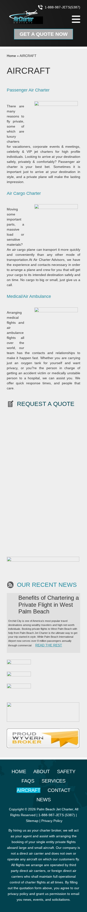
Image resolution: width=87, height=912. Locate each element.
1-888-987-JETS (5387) (56, 815)
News (43, 799)
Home (11, 56)
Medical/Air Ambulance (29, 296)
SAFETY (66, 771)
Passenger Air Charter (28, 90)
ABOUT (41, 771)
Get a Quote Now (44, 34)
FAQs (28, 780)
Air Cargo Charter (24, 193)
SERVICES (53, 780)
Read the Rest (48, 645)
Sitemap (32, 821)
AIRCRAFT (28, 790)
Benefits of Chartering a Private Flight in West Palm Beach (48, 604)
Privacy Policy (51, 821)
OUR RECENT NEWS (47, 585)
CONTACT (59, 790)
